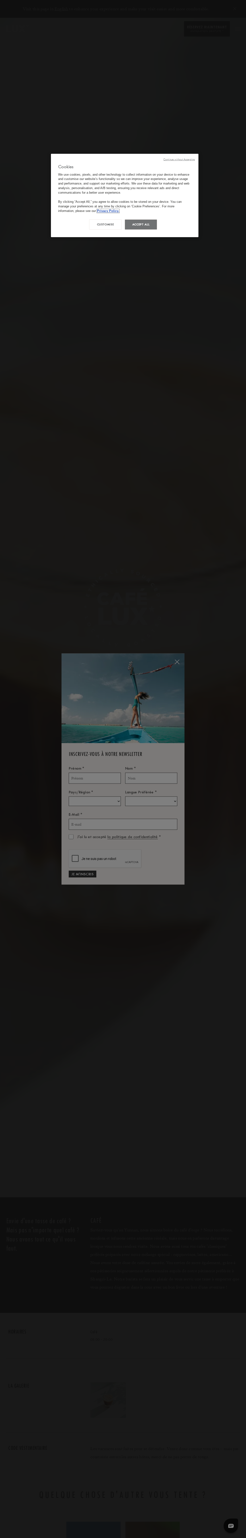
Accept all (140, 224)
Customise (105, 224)
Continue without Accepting (179, 159)
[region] (124, 195)
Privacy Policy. (108, 211)
